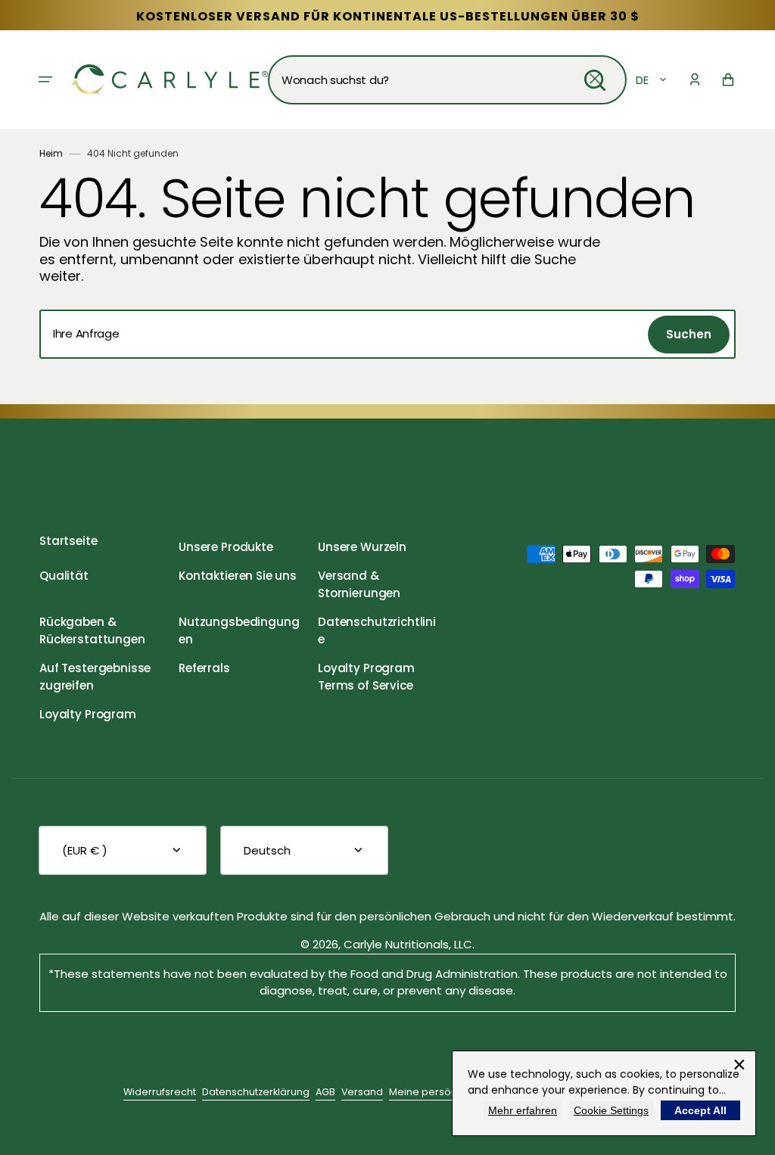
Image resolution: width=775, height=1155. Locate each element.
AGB (325, 1091)
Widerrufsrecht (159, 1091)
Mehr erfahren (522, 1110)
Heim (51, 153)
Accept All (700, 1110)
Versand (362, 1091)
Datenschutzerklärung (256, 1091)
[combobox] (447, 79)
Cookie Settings (611, 1110)
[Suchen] (595, 80)
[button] (45, 79)
